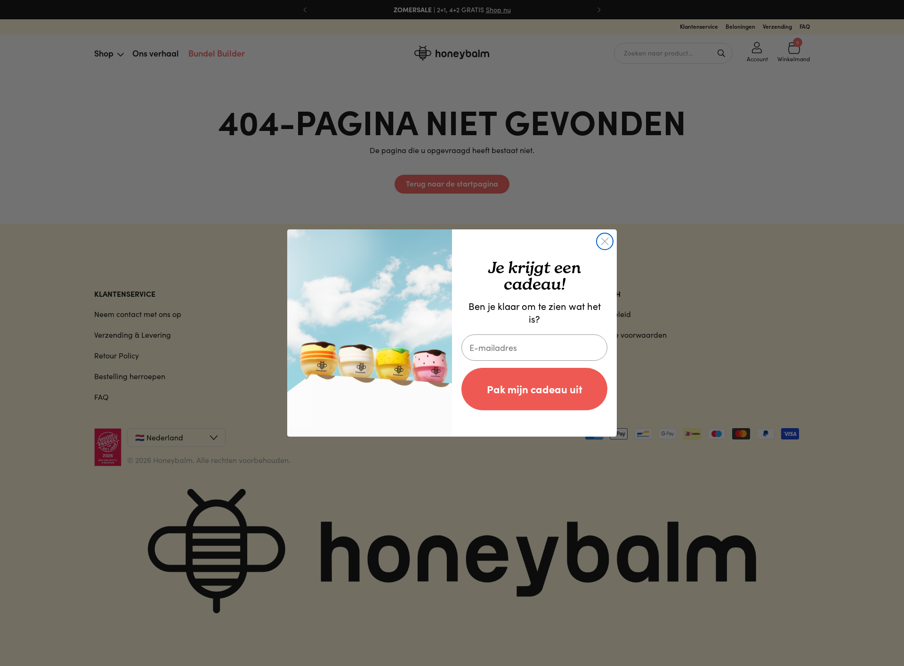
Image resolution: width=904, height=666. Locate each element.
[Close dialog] (605, 241)
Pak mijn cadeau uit (534, 389)
